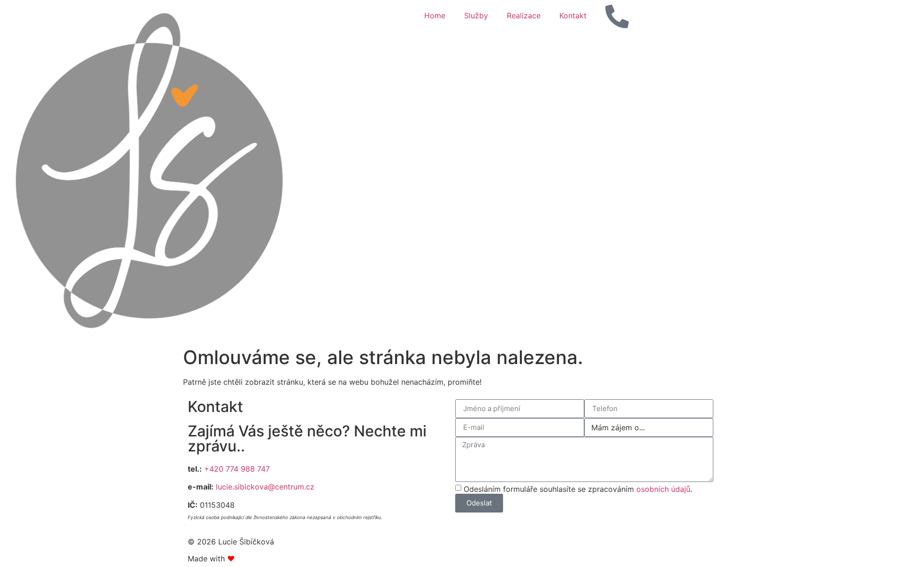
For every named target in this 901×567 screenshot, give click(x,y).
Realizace (524, 15)
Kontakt (573, 15)
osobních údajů (663, 488)
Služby (476, 15)
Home (434, 15)
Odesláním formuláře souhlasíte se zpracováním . (578, 488)
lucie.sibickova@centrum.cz (265, 486)
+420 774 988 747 (237, 469)
